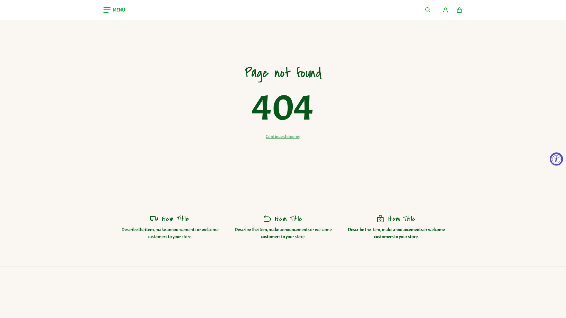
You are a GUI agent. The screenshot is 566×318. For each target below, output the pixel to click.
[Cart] (459, 10)
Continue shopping (283, 137)
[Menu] (114, 10)
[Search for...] (428, 10)
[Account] (445, 10)
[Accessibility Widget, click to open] (556, 159)
